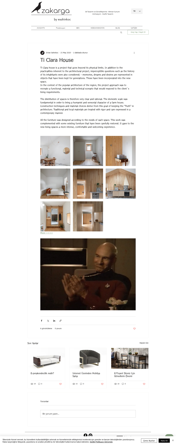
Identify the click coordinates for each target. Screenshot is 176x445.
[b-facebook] (85, 435)
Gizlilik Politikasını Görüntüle (101, 441)
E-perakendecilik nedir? (42, 373)
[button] (121, 32)
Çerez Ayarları (149, 440)
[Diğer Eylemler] (134, 52)
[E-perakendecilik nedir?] (46, 358)
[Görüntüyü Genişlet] (55, 151)
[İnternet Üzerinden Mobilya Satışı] (88, 358)
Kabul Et (164, 440)
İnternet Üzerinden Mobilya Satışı (86, 375)
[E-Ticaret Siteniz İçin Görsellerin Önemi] (129, 358)
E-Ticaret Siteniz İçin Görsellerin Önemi (124, 375)
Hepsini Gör (144, 343)
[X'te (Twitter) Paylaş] (48, 320)
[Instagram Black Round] (90, 435)
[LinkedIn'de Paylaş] (54, 320)
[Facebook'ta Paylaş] (41, 320)
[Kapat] (172, 440)
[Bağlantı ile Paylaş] (60, 320)
